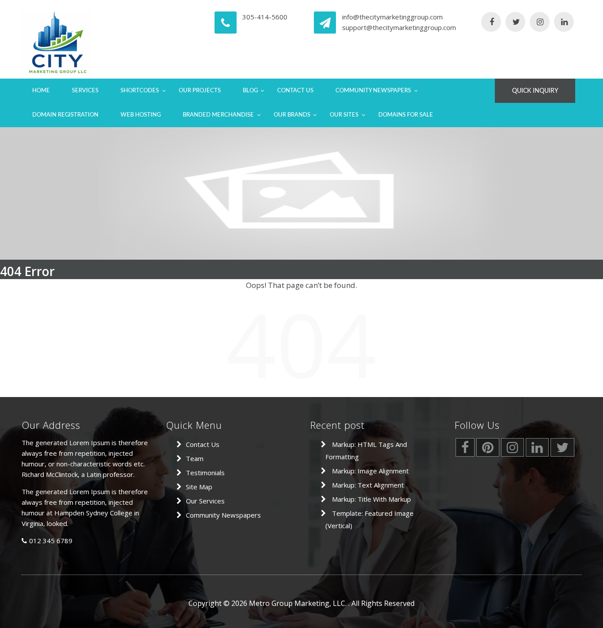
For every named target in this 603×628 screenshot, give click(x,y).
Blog (250, 91)
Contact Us (295, 91)
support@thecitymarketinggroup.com (399, 27)
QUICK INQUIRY (535, 91)
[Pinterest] (487, 449)
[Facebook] (491, 22)
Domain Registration (65, 115)
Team (195, 458)
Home (41, 91)
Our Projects (200, 91)
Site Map (199, 486)
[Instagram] (539, 22)
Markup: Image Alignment (370, 470)
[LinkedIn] (537, 449)
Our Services (205, 500)
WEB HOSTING (141, 115)
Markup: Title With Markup (371, 499)
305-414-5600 (264, 16)
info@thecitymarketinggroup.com (392, 16)
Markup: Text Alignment (368, 484)
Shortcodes (140, 91)
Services (85, 91)
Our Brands (292, 115)
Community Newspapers (373, 91)
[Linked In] (564, 22)
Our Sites (344, 115)
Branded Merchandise (218, 115)
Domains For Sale (405, 115)
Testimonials (205, 472)
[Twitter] (515, 22)
